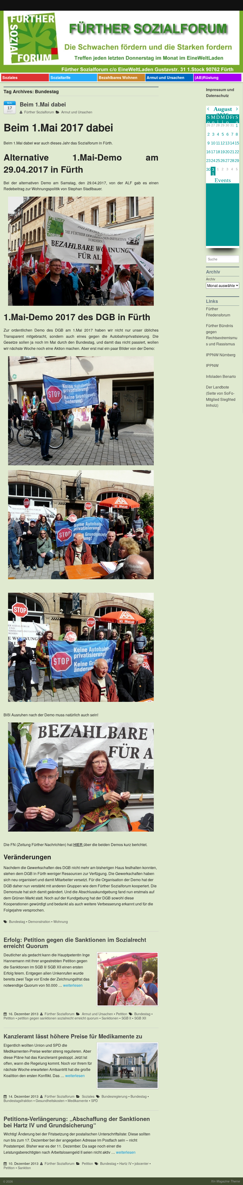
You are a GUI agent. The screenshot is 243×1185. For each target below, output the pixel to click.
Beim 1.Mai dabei (43, 104)
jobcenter (142, 1163)
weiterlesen (73, 985)
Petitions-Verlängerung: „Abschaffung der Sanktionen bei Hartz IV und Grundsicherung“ (77, 1122)
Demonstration (39, 921)
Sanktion (24, 1167)
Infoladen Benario (221, 376)
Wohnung (60, 921)
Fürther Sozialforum (38, 112)
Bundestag (17, 921)
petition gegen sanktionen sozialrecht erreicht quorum (58, 1018)
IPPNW (212, 365)
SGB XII (140, 1018)
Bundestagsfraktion (18, 1100)
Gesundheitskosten (50, 1100)
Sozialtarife (60, 77)
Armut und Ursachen (165, 77)
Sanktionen (110, 1018)
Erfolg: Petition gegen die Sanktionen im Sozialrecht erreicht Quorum (75, 942)
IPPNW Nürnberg (220, 354)
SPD (94, 1100)
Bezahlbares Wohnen (118, 77)
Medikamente (78, 1100)
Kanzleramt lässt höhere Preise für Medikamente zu (73, 1036)
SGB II (126, 1018)
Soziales (10, 77)
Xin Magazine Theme (225, 1181)
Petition (121, 1013)
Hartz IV (125, 1163)
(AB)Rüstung (207, 77)
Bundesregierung (114, 1096)
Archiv (210, 279)
